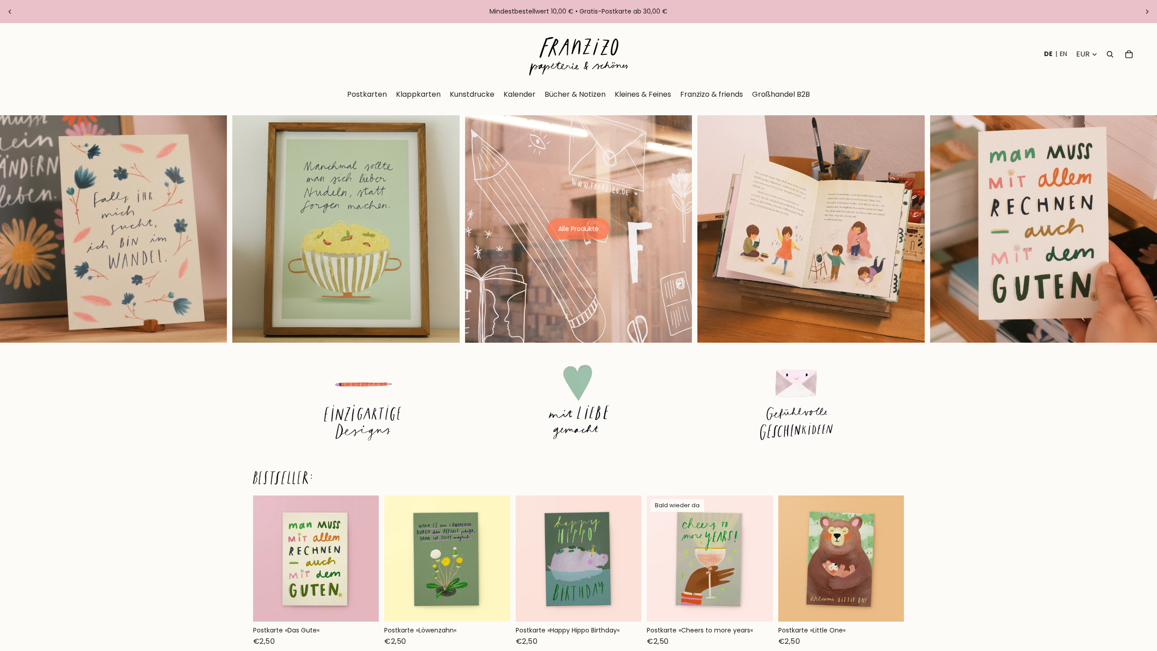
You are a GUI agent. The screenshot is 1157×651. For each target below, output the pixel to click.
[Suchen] (1110, 54)
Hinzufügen (372, 607)
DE (1048, 53)
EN (1063, 53)
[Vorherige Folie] (10, 12)
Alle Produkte (578, 228)
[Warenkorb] (1129, 54)
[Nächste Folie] (1147, 12)
